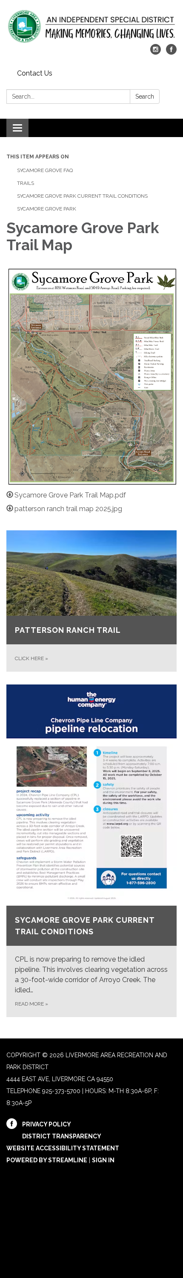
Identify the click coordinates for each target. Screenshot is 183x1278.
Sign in (103, 1160)
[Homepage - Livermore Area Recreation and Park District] (91, 26)
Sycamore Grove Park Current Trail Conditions (82, 196)
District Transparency (61, 1136)
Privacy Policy (46, 1124)
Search (144, 96)
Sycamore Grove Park (46, 209)
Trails (25, 183)
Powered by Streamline (46, 1160)
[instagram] (155, 52)
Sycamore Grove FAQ (45, 170)
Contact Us (34, 73)
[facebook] (171, 52)
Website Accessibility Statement (62, 1148)
